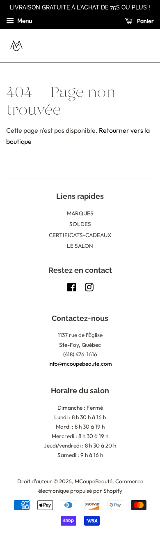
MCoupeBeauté (93, 481)
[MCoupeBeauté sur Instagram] (89, 289)
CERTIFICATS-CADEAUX (80, 235)
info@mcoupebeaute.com (80, 363)
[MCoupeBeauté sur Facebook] (71, 289)
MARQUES (80, 213)
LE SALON (80, 245)
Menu (24, 21)
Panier (145, 21)
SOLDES (80, 224)
